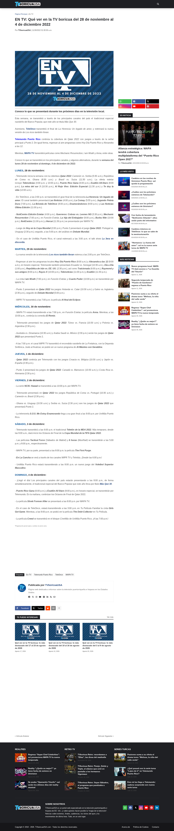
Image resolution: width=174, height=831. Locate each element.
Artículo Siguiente (105, 736)
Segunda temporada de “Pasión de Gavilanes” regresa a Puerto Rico (142, 282)
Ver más (110, 617)
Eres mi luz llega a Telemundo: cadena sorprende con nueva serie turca (141, 784)
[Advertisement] (64, 41)
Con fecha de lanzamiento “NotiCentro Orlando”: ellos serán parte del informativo (144, 217)
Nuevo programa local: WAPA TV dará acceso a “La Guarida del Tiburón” (145, 269)
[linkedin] (47, 597)
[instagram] (36, 597)
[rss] (51, 597)
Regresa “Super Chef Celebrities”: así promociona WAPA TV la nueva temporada (145, 310)
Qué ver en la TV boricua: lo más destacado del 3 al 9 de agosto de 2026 (98, 645)
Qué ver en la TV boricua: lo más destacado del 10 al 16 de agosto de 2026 (64, 645)
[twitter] (33, 597)
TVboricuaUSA (53, 585)
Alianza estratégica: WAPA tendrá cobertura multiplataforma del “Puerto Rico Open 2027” (138, 154)
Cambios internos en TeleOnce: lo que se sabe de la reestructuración (144, 231)
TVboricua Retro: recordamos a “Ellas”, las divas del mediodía (92, 755)
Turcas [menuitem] (71, 12)
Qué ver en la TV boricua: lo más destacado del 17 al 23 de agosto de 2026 (30, 645)
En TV (31, 14)
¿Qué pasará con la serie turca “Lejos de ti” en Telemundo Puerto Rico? (141, 771)
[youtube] (40, 597)
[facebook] (29, 597)
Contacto (155, 827)
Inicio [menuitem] (20, 12)
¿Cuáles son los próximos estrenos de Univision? (143, 204)
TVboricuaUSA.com (43, 827)
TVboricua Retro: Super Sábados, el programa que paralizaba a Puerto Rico (93, 785)
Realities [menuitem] (58, 12)
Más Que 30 (106, 484)
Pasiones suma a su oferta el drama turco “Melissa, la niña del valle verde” (145, 296)
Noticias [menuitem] (31, 12)
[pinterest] (44, 597)
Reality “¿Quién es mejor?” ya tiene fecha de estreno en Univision (144, 324)
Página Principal (21, 14)
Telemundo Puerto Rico (43, 575)
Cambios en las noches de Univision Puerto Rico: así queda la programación (143, 181)
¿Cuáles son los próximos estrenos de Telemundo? (143, 193)
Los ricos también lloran (61, 254)
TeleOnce (31, 129)
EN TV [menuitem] (45, 12)
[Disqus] (64, 693)
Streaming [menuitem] (85, 12)
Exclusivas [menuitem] (101, 12)
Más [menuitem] (124, 12)
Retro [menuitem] (114, 12)
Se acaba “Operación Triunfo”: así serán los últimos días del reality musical (44, 784)
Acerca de (126, 827)
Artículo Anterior (22, 736)
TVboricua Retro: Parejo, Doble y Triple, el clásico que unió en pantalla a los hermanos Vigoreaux (93, 770)
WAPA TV (29, 153)
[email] (54, 597)
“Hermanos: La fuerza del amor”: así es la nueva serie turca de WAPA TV (144, 245)
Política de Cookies (141, 827)
